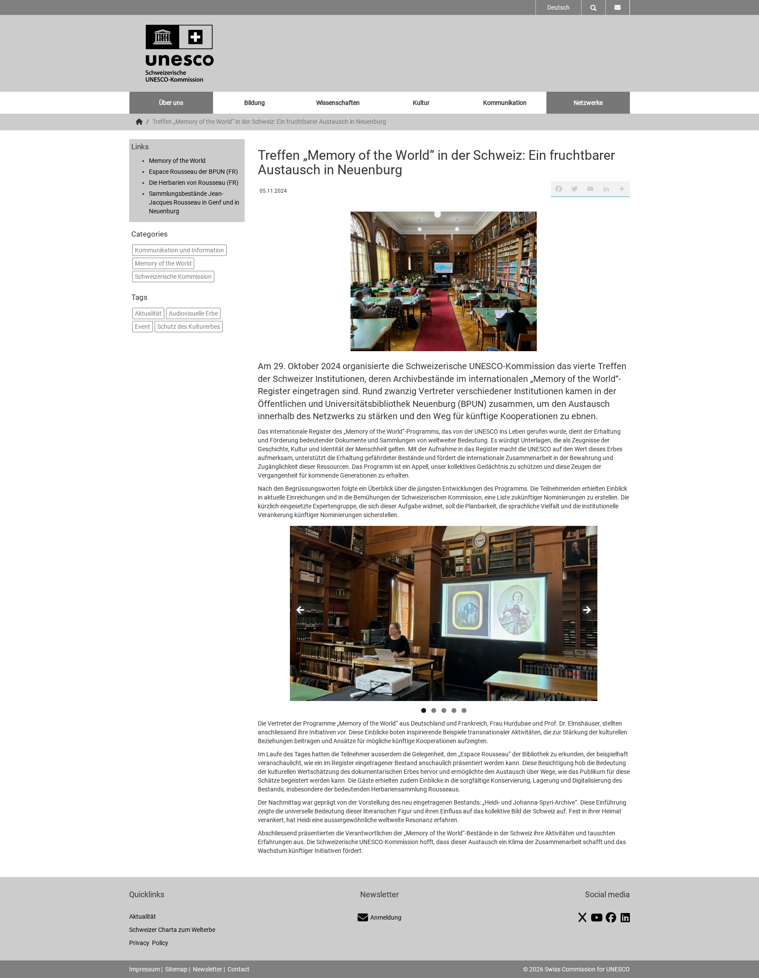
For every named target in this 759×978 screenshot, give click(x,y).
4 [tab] (454, 710)
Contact (238, 969)
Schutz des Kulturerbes (188, 326)
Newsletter (207, 969)
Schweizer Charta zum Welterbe (172, 929)
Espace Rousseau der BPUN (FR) (193, 171)
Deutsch (558, 7)
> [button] (586, 610)
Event (142, 326)
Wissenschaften (338, 102)
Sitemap (176, 969)
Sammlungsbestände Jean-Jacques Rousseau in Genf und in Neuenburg (194, 202)
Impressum (144, 969)
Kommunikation (505, 102)
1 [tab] (423, 710)
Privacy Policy (148, 942)
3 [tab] (443, 710)
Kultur (421, 102)
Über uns (171, 102)
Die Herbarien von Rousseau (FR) (194, 182)
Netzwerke (588, 102)
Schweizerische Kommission (173, 276)
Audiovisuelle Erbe (193, 313)
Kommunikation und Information (179, 250)
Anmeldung (385, 917)
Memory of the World (177, 160)
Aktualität (148, 313)
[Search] (593, 7)
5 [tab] (464, 710)
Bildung (254, 102)
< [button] (300, 610)
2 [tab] (433, 710)
